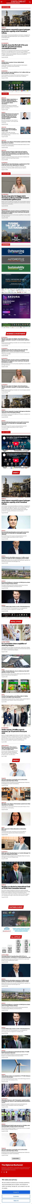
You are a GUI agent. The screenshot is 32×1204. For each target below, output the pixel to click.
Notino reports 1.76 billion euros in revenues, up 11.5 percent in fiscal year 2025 (14, 731)
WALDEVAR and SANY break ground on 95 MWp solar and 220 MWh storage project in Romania (16, 1126)
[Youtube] (6, 1172)
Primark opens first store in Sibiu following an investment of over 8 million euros (10, 748)
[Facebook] (2, 1172)
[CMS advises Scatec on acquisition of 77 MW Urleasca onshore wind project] (16, 1066)
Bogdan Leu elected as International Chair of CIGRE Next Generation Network (16, 887)
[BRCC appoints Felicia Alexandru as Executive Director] (16, 819)
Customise (16, 1196)
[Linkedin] (4, 1172)
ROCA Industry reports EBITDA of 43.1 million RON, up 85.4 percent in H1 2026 (16, 73)
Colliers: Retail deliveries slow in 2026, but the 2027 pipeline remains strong (15, 671)
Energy (4, 27)
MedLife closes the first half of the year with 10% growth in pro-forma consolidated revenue (15, 46)
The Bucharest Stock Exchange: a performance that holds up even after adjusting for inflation (15, 164)
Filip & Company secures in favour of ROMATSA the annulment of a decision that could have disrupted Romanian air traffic (15, 212)
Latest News (6, 642)
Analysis (4, 97)
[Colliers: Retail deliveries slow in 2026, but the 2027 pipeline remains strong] (16, 661)
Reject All (16, 1200)
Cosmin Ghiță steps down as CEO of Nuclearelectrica (16, 606)
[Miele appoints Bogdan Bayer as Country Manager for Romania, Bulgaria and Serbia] (16, 843)
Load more (15, 1158)
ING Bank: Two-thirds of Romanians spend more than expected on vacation (16, 142)
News (3, 61)
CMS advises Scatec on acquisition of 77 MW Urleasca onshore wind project (16, 1076)
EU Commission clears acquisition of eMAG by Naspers (14, 644)
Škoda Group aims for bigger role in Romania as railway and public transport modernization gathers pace (15, 197)
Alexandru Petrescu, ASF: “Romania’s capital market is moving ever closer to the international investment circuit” (16, 1101)
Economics (5, 43)
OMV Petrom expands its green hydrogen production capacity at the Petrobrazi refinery (16, 31)
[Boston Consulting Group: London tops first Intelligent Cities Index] (25, 130)
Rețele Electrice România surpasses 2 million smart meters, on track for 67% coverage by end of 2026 (15, 558)
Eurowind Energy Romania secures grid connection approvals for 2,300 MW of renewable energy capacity (15, 423)
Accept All (16, 1192)
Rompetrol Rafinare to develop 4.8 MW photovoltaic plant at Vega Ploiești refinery (16, 583)
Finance (4, 778)
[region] (16, 1190)
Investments (5, 745)
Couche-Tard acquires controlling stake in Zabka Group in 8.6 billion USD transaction (15, 696)
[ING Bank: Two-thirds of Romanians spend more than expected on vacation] (16, 793)
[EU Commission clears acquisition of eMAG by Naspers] (16, 632)
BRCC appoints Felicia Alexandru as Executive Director (14, 829)
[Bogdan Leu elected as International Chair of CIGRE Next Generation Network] (16, 873)
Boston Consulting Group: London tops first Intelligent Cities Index (9, 130)
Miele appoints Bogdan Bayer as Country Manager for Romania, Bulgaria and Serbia (16, 853)
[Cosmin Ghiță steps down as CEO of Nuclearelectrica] (16, 596)
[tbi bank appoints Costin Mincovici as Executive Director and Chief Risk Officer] (16, 769)
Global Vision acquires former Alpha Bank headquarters (13, 63)
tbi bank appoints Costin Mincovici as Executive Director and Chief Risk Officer (14, 780)
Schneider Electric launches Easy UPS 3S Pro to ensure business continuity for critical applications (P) (16, 957)
